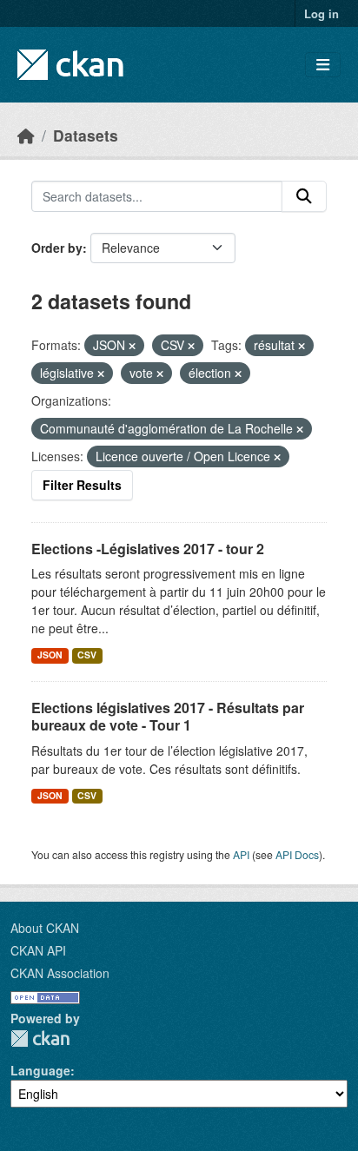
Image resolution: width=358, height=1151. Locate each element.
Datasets (85, 135)
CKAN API (38, 950)
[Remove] (132, 346)
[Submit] (304, 196)
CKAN (40, 1038)
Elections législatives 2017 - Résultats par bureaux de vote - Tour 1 (167, 717)
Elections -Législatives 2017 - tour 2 (147, 549)
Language (40, 1070)
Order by (57, 247)
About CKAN (44, 927)
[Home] (26, 135)
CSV (86, 654)
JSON (50, 654)
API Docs (297, 854)
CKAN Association (59, 973)
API (241, 854)
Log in (321, 13)
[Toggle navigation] (323, 64)
